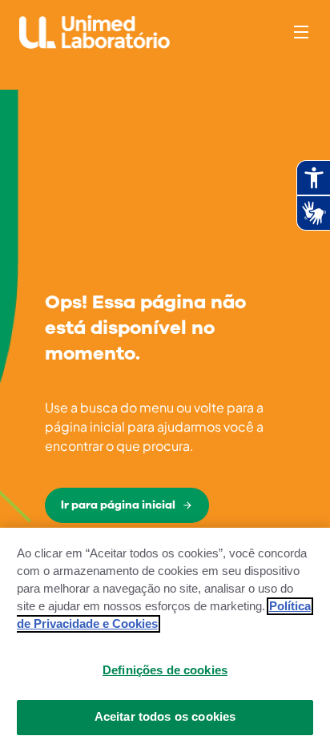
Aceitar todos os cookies (165, 716)
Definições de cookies (165, 670)
